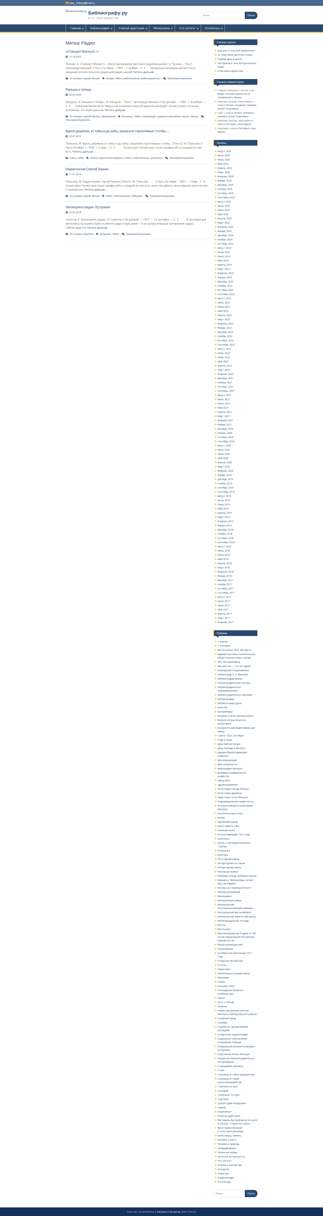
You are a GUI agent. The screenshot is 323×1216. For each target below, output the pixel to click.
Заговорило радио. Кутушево (88, 207)
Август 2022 (224, 348)
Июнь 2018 (224, 554)
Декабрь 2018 (225, 529)
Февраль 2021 (226, 420)
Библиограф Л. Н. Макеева (233, 674)
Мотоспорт (224, 929)
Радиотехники (141, 157)
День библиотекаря (229, 744)
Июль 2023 (224, 302)
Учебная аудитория (131, 28)
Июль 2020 (224, 449)
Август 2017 (224, 596)
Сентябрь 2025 (226, 197)
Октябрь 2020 (226, 437)
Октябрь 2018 (226, 538)
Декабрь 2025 (225, 184)
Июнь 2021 (224, 403)
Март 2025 (224, 222)
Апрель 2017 (225, 613)
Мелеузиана (162, 28)
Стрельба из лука (228, 1086)
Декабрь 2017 (225, 580)
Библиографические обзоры (234, 682)
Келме (221, 817)
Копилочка (212, 28)
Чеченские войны (227, 1152)
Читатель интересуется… (232, 1156)
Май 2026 (223, 163)
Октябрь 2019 (226, 487)
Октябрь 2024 (226, 243)
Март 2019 (224, 517)
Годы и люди (77, 157)
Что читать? (187, 28)
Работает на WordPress (140, 1211)
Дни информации (227, 760)
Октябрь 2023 (226, 290)
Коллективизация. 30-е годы (234, 834)
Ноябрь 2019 (225, 483)
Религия (222, 1006)
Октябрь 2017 (226, 588)
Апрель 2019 (225, 512)
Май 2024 (223, 260)
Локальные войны (228, 871)
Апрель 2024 (225, 264)
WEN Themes (188, 1211)
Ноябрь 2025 (225, 189)
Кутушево (105, 233)
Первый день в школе (230, 59)
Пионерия (223, 977)
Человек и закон (227, 1139)
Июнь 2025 (224, 210)
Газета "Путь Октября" (231, 735)
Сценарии (223, 1090)
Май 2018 (223, 559)
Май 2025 (223, 214)
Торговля (223, 1099)
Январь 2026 (225, 180)
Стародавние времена (230, 1066)
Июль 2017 (224, 601)
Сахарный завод (227, 1018)
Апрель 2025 (225, 218)
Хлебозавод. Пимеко (229, 1135)
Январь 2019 (225, 525)
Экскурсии (223, 1169)
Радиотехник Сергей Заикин (87, 169)
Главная (75, 28)
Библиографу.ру (108, 13)
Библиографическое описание (235, 694)
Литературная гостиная (231, 863)
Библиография (99, 28)
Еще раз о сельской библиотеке (236, 50)
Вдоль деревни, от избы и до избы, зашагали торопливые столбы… (117, 131)
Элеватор (223, 1173)
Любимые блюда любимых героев (237, 875)
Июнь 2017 (224, 605)
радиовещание (131, 78)
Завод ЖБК (224, 780)
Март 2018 (224, 567)
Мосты (221, 925)
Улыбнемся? (224, 1111)
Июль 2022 (224, 353)
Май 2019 (223, 508)
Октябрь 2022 (226, 340)
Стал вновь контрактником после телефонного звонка (236, 94)
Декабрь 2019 (225, 479)
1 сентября (224, 645)
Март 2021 (224, 416)
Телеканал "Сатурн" (229, 1094)
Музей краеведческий (230, 944)
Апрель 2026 (225, 168)
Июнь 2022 (224, 357)
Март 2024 (224, 268)
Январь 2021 (225, 424)
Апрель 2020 (225, 462)
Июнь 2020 (224, 454)
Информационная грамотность (236, 801)
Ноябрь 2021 (225, 382)
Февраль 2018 (226, 571)
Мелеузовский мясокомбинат (235, 912)
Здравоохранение (228, 784)
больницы (127, 116)
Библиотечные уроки (230, 703)
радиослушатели (150, 78)
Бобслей (222, 707)
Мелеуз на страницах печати (234, 887)
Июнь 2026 (224, 159)
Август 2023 (224, 298)
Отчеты (222, 965)
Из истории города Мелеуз (85, 78)
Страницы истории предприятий (236, 1074)
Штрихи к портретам (230, 1165)
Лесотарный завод (228, 859)
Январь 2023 (225, 327)
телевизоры (149, 116)
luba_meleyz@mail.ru (82, 3)
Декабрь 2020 (225, 428)
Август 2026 (224, 151)
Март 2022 (224, 369)
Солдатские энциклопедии (233, 1034)
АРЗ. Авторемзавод (229, 661)
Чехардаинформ (227, 1148)
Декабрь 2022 (225, 332)
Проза (221, 998)
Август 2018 (224, 546)
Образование (108, 116)
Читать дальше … (144, 72)
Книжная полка (226, 830)
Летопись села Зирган (238, 124)
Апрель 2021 (225, 411)
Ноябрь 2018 (225, 533)
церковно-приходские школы (173, 116)
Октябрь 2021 (226, 386)
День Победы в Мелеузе (232, 748)
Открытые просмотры (230, 960)
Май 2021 (223, 407)
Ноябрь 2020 (225, 432)
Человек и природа (228, 1144)
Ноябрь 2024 (225, 239)
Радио (118, 78)
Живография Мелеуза (230, 768)
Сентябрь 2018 (226, 542)
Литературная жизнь (229, 867)
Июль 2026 (224, 155)
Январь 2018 (225, 575)
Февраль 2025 (226, 226)
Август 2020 (224, 445)
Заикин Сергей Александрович (106, 157)
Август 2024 (224, 247)
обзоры (110, 78)
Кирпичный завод (228, 821)
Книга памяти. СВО (228, 826)
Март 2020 (224, 466)
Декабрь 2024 (225, 235)
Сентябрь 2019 (226, 491)
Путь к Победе (226, 1002)
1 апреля (223, 641)
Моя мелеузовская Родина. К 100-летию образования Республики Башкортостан (237, 937)
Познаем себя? (226, 986)
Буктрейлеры (225, 711)
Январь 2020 (225, 475)
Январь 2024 (225, 277)
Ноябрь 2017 (225, 584)
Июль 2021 (224, 399)
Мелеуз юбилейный (229, 892)
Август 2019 (224, 496)
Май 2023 (223, 311)
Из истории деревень (82, 233)
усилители (157, 157)
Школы (194, 116)
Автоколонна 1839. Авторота (234, 649)
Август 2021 (224, 395)
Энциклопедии (226, 1177)
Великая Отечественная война (235, 715)
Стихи (221, 1070)
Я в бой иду (224, 1181)
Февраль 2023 (226, 323)
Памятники (224, 969)
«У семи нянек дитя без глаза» (235, 54)
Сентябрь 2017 (226, 592)
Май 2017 (223, 609)
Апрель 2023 (225, 315)
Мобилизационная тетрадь (233, 920)
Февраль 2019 (226, 521)
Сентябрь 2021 (226, 390)
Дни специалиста (227, 764)
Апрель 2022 (225, 365)
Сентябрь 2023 (226, 294)
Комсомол (223, 838)
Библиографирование (230, 678)
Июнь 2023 (224, 306)
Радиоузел (137, 195)
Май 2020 (223, 458)
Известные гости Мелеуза (233, 797)
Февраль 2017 (226, 622)
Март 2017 (224, 618)
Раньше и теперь (78, 89)
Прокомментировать (179, 78)
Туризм (222, 1107)
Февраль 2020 (226, 470)
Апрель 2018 (225, 563)
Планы (221, 981)
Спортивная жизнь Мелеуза (234, 1054)
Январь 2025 (225, 231)
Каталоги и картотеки (230, 813)
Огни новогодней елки (230, 70)
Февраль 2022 (226, 374)
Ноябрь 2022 (225, 336)
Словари (222, 1022)
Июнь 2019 (224, 504)
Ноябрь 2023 (225, 285)
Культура (223, 854)
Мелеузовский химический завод (236, 916)
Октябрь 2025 (226, 193)
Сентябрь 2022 (226, 344)
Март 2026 (224, 172)
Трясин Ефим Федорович (232, 1103)
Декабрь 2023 (225, 281)
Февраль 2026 (226, 176)
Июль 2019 (224, 500)
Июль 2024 (224, 252)
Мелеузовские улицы (230, 900)
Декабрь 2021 (225, 378)
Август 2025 (224, 201)
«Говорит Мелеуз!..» (82, 51)
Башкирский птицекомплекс (233, 670)
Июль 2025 (224, 205)
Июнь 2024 (224, 256)
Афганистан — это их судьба (234, 666)
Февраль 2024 (226, 273)
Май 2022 (223, 361)
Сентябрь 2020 (226, 441)
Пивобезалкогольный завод (234, 973)
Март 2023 (224, 319)
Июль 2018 (224, 550)
